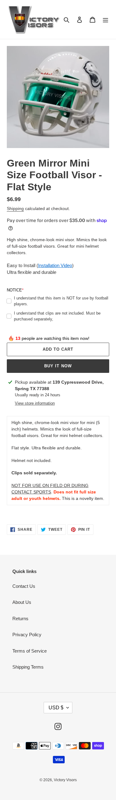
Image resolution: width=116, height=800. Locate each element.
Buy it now (57, 366)
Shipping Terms (28, 667)
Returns (20, 618)
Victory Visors (65, 780)
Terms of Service (29, 651)
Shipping (15, 208)
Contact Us (23, 586)
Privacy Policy (26, 634)
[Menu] (105, 19)
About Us (21, 602)
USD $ (56, 707)
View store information (35, 403)
